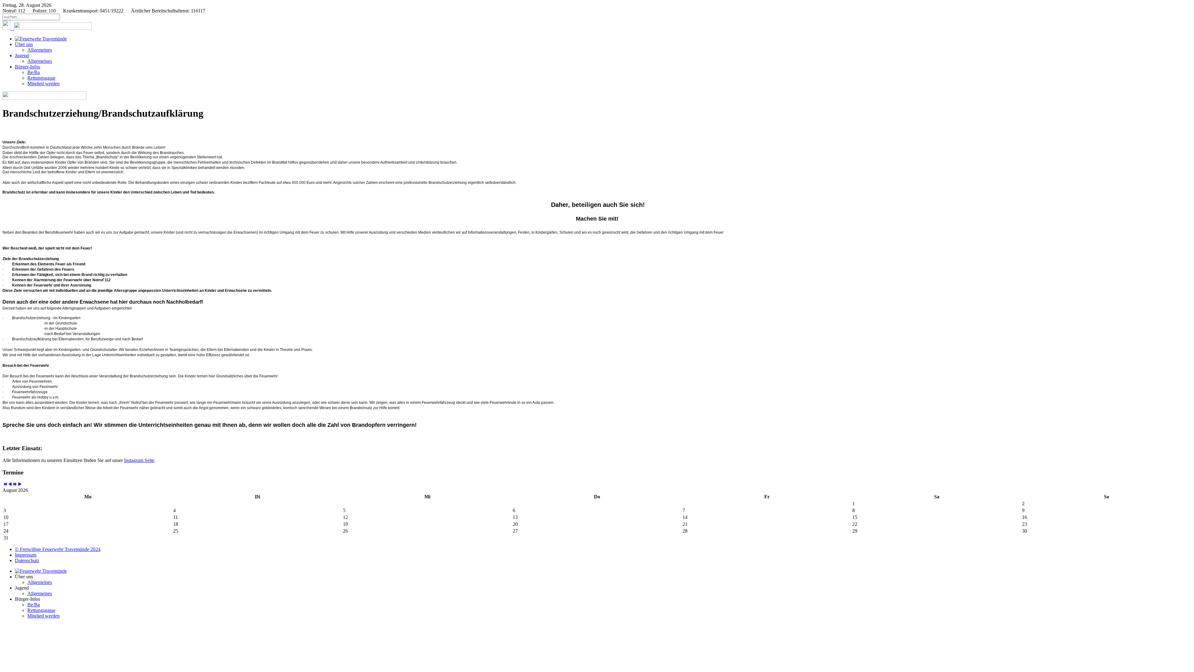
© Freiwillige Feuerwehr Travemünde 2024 (57, 549)
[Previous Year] (4, 484)
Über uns (24, 44)
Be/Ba (33, 72)
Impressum (25, 555)
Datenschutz (27, 560)
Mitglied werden (43, 83)
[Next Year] (14, 484)
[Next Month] (19, 484)
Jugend (22, 55)
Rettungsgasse (41, 78)
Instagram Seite (139, 460)
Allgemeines (39, 50)
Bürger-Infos (27, 66)
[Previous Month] (9, 484)
